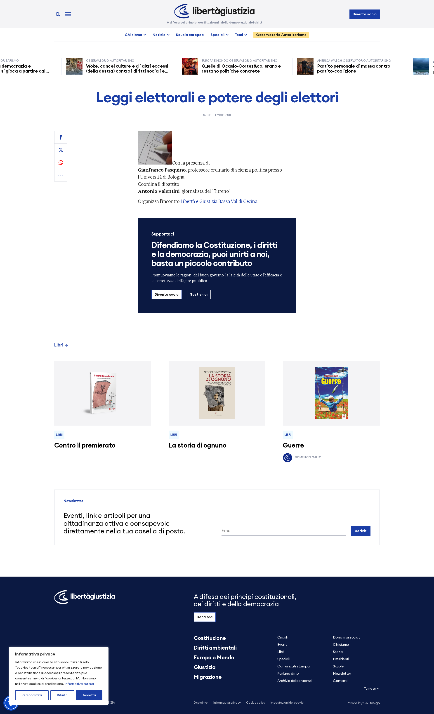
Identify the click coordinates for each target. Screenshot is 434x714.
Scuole (338, 666)
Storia (337, 652)
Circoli (282, 637)
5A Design (363, 703)
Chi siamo (133, 35)
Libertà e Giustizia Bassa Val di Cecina (219, 201)
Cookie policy (255, 702)
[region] (58, 676)
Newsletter (342, 673)
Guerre (293, 445)
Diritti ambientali (215, 648)
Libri (58, 345)
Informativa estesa (79, 684)
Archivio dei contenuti (294, 681)
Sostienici (198, 294)
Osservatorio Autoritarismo (281, 35)
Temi (239, 35)
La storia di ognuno (197, 445)
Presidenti (341, 659)
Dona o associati (346, 637)
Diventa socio (365, 14)
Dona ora (204, 617)
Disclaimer (201, 702)
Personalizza (32, 695)
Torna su (370, 688)
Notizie (159, 35)
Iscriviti (361, 531)
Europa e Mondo (214, 657)
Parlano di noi (288, 673)
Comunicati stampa (293, 666)
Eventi (282, 644)
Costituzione (210, 638)
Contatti (340, 681)
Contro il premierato (84, 445)
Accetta (89, 695)
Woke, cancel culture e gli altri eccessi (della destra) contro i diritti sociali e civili (115, 71)
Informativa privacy (227, 702)
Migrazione (208, 677)
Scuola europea (190, 35)
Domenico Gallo (308, 457)
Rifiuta (62, 695)
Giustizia (205, 667)
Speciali (217, 35)
